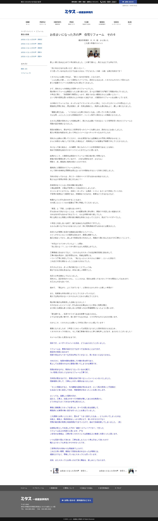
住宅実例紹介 (104, 488)
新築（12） (24, 69)
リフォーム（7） (26, 73)
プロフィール (39, 488)
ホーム (24, 488)
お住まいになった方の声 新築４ (31, 56)
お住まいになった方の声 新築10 (31, 48)
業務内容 (54, 488)
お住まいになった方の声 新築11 (31, 44)
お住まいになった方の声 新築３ (31, 52)
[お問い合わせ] (128, 2)
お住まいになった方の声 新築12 (31, 39)
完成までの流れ (87, 488)
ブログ (118, 488)
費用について (69, 488)
